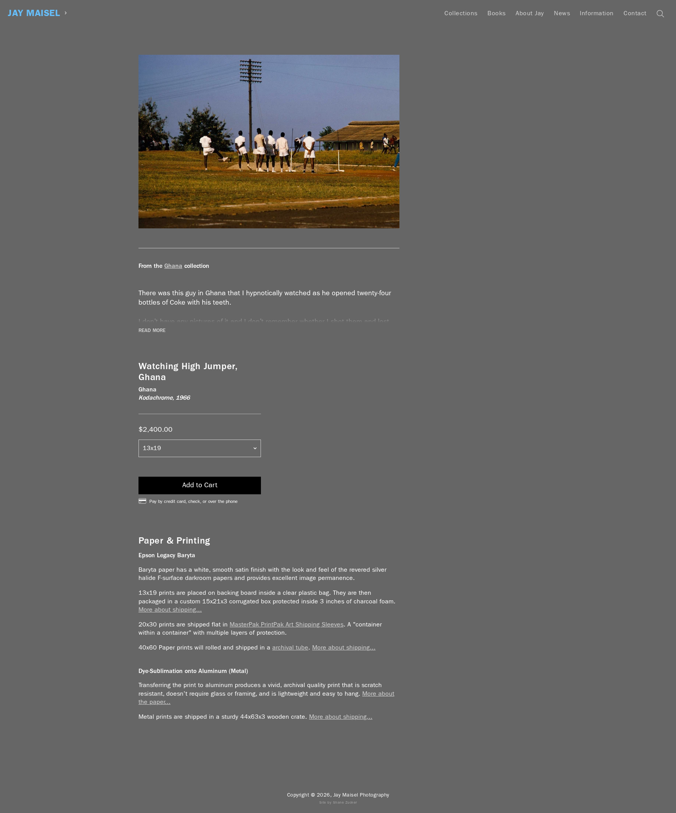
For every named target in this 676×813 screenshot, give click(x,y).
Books (496, 13)
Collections (461, 13)
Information (597, 13)
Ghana (173, 265)
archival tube (290, 647)
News (562, 13)
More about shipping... (170, 609)
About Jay (530, 13)
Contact (635, 13)
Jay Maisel (34, 13)
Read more (151, 330)
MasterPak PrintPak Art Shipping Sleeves (286, 624)
